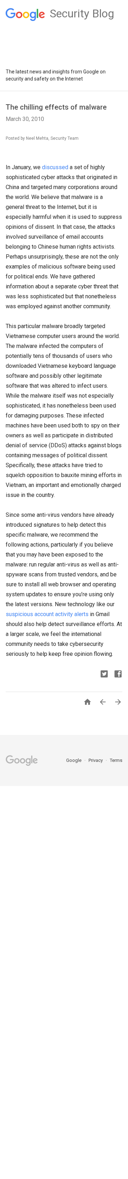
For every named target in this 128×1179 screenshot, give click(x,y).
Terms (116, 760)
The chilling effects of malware (56, 107)
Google (74, 760)
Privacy (96, 760)
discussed (55, 167)
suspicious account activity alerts (47, 614)
